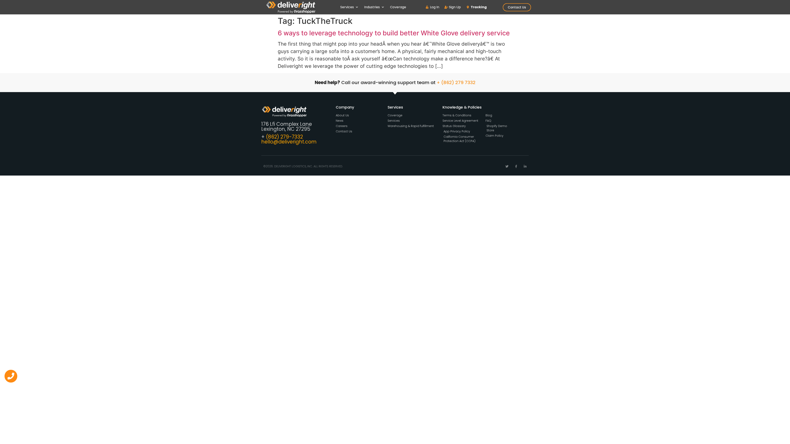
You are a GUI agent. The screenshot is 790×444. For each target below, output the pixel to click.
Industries (372, 7)
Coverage (398, 7)
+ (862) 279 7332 (456, 82)
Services (347, 7)
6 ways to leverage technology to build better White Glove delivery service (394, 33)
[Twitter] (507, 166)
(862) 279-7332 (284, 136)
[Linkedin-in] (525, 166)
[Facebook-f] (516, 166)
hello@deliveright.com (289, 141)
